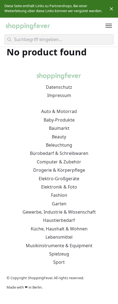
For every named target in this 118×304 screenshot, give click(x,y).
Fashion (59, 195)
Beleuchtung (59, 145)
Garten (59, 204)
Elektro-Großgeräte (59, 179)
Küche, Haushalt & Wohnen (59, 229)
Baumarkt (59, 128)
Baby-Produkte (59, 120)
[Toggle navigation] (108, 25)
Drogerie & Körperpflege (59, 170)
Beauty (59, 137)
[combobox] (59, 39)
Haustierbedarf (59, 220)
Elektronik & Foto (59, 187)
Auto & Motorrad (59, 111)
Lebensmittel (59, 237)
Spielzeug (59, 254)
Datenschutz (59, 87)
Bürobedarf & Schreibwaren (59, 153)
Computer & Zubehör (59, 162)
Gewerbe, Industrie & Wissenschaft (59, 212)
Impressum (59, 95)
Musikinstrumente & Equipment (59, 246)
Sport (59, 262)
